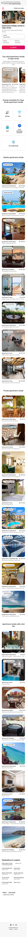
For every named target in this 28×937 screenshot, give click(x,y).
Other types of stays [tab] (7, 863)
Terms (16, 929)
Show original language (15, 3)
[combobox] (13, 37)
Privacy (11, 929)
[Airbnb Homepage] (3, 8)
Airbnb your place (19, 8)
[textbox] (7, 43)
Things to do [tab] (18, 863)
